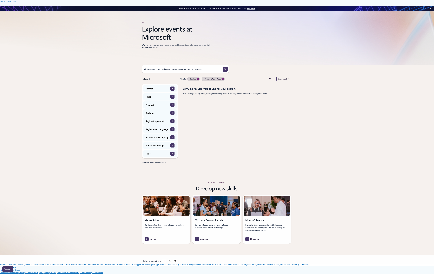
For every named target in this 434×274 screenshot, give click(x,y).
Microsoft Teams (70, 264)
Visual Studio (216, 264)
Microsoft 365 (39, 264)
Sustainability (304, 264)
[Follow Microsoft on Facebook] (164, 261)
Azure (106, 264)
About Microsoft (233, 264)
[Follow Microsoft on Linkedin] (175, 261)
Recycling (88, 272)
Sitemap (22, 272)
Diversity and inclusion (282, 264)
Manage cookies (50, 272)
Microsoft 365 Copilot (84, 264)
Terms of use (61, 272)
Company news (245, 264)
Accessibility (294, 264)
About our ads (97, 272)
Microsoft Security (15, 264)
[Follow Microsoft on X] (169, 261)
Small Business (97, 264)
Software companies (203, 264)
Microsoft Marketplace (188, 264)
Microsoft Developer (115, 264)
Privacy (41, 272)
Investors (270, 264)
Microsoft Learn (129, 264)
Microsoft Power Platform (54, 264)
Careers (224, 264)
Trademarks (70, 272)
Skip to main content (8, 1)
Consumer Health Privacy (9, 272)
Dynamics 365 (28, 264)
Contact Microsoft (31, 272)
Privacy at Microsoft (259, 264)
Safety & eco (80, 272)
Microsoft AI (4, 264)
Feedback (7, 269)
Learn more (251, 8)
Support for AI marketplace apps (147, 264)
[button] (225, 69)
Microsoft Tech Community (169, 264)
